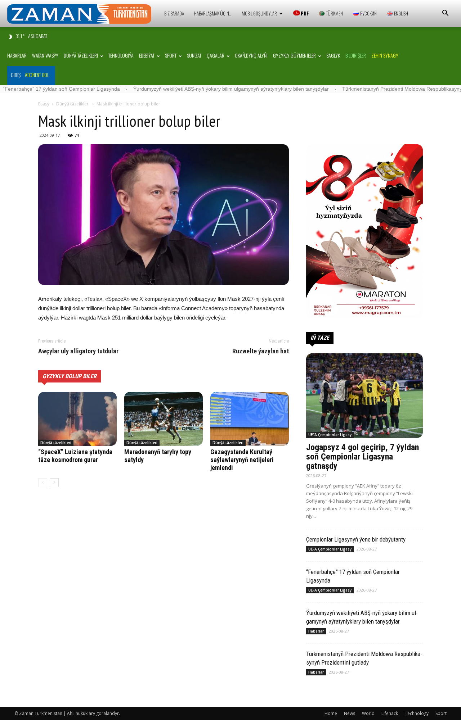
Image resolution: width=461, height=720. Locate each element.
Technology (417, 713)
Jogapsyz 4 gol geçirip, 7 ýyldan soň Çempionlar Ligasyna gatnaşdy (362, 456)
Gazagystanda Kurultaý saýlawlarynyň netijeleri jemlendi (242, 459)
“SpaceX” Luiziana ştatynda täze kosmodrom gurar (75, 455)
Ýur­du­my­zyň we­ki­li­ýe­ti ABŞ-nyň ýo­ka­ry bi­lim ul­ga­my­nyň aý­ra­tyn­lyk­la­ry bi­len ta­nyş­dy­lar (199, 89)
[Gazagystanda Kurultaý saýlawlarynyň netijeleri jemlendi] (249, 419)
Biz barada (174, 13)
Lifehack (389, 713)
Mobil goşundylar (259, 13)
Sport (170, 55)
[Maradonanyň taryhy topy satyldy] (163, 419)
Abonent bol (37, 74)
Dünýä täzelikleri (81, 55)
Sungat (194, 55)
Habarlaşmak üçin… (213, 13)
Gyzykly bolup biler (69, 376)
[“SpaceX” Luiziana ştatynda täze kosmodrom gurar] (77, 419)
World (368, 713)
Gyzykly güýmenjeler (294, 55)
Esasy (43, 104)
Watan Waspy (45, 55)
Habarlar (17, 55)
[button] (445, 13)
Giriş (16, 74)
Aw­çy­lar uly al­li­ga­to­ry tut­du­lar (78, 351)
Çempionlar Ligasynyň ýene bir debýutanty (356, 539)
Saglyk (333, 55)
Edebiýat (147, 55)
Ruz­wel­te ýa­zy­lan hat (260, 351)
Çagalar (215, 55)
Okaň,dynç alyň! (251, 55)
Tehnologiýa (121, 55)
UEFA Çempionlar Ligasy (330, 434)
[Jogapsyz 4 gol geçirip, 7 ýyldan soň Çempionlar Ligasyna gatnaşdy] (364, 395)
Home (331, 713)
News (349, 713)
